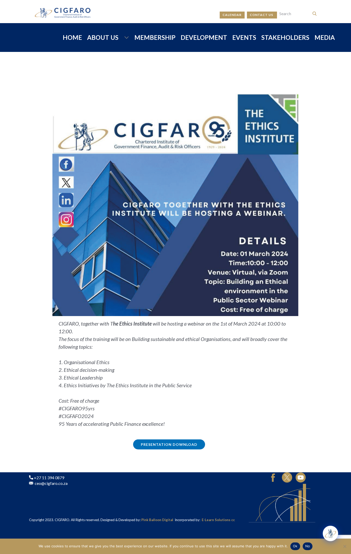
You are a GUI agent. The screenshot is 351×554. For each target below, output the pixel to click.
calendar (232, 15)
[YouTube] (300, 477)
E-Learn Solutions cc (218, 520)
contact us (262, 15)
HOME (72, 37)
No (307, 546)
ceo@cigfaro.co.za (50, 483)
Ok (295, 546)
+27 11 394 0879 (48, 477)
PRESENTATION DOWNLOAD (169, 444)
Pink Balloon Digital (157, 520)
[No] (344, 546)
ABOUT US (102, 37)
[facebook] (273, 477)
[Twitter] (287, 477)
